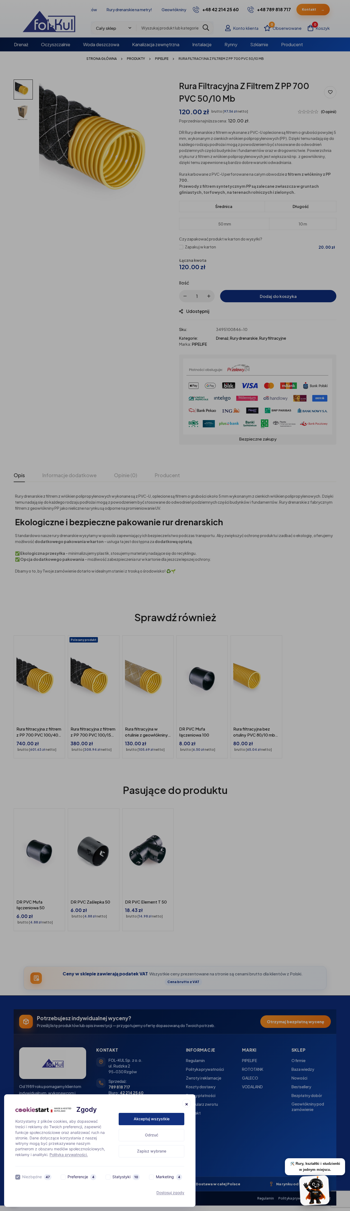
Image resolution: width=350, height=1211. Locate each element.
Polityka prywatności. (68, 1154)
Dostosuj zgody (170, 1192)
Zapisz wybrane (151, 1151)
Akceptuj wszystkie (152, 1118)
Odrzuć (151, 1135)
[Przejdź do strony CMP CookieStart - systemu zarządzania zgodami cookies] (43, 1110)
